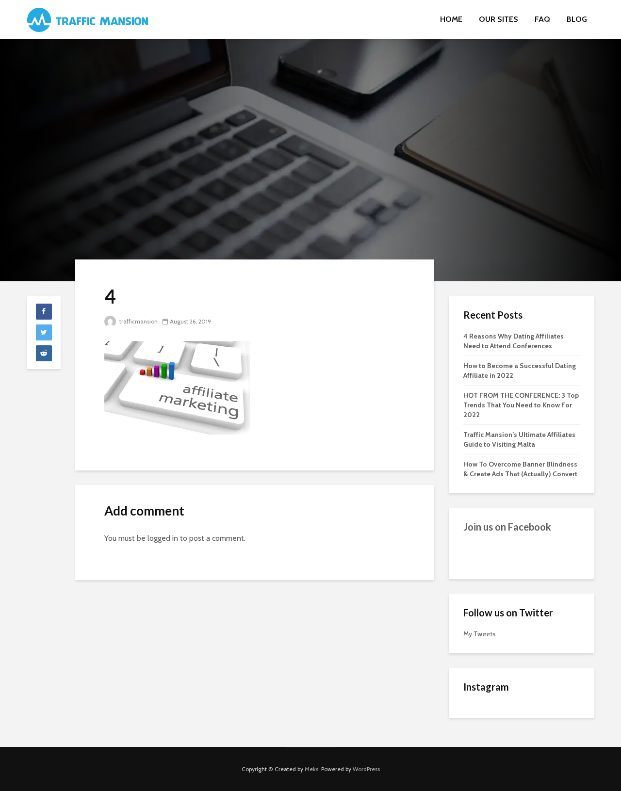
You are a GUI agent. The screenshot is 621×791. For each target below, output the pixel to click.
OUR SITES (498, 19)
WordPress (366, 769)
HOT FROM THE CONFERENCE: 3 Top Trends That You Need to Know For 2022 (521, 405)
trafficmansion (138, 321)
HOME (451, 19)
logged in (162, 538)
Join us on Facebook (507, 527)
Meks (311, 769)
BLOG (577, 19)
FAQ (542, 19)
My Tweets (479, 634)
